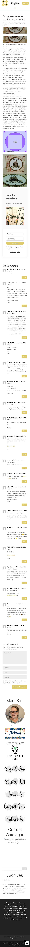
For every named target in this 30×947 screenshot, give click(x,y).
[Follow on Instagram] (6, 1)
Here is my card (11, 446)
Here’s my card (11, 555)
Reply (24, 277)
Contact (14, 938)
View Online (11, 843)
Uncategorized (20, 23)
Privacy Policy (7, 937)
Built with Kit (15, 252)
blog (10, 616)
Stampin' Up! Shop (25, 3)
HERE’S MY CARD (12, 595)
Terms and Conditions (19, 937)
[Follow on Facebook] (3, 1)
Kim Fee (6, 23)
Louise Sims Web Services (15, 944)
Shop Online (18, 843)
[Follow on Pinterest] (3, 4)
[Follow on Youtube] (6, 4)
